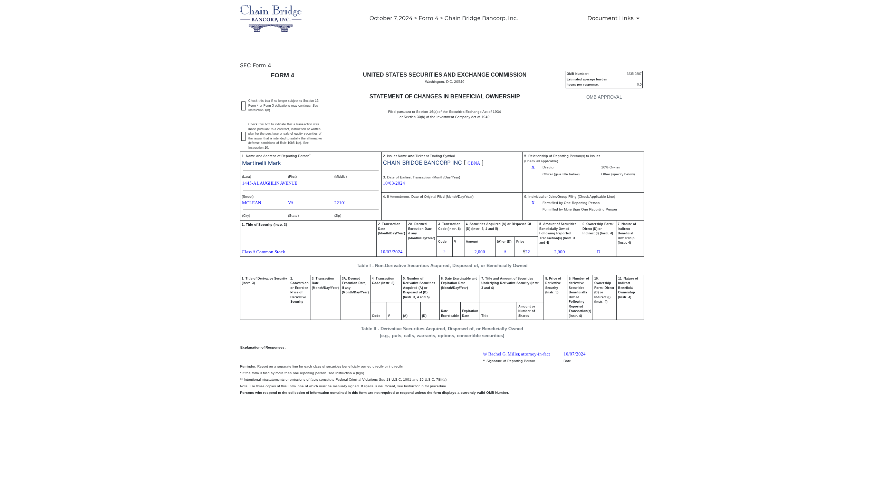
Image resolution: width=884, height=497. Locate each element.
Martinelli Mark (261, 162)
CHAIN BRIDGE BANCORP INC (422, 162)
